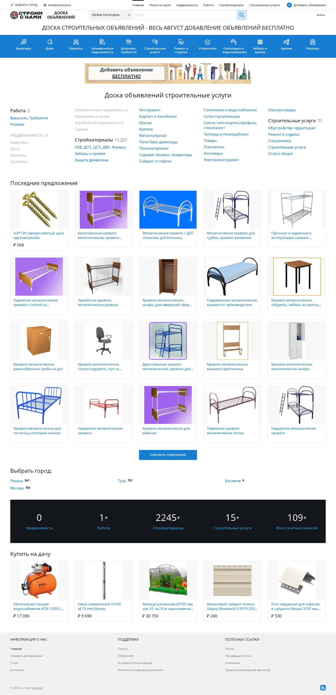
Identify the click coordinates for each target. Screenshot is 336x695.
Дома (50, 48)
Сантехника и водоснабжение (234, 50)
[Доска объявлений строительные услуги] (44, 15)
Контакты (17, 670)
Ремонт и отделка (181, 50)
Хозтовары (213, 153)
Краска (145, 122)
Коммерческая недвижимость (102, 50)
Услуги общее (280, 153)
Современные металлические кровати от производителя (232, 302)
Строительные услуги (264, 5)
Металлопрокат (153, 135)
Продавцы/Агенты (238, 656)
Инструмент (149, 109)
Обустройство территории (291, 128)
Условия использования (135, 663)
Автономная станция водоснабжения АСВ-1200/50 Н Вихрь (38, 608)
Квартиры (23, 48)
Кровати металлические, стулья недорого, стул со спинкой (98, 369)
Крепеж (286, 48)
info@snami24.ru (59, 5)
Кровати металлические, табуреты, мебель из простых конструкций (296, 304)
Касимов (233, 480)
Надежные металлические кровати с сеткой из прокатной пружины (35, 304)
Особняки (19, 161)
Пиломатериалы (153, 148)
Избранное (126, 656)
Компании (232, 663)
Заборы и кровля (260, 50)
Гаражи (81, 129)
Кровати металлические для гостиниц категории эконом (37, 430)
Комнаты (76, 48)
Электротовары (282, 109)
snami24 (37, 688)
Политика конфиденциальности (140, 670)
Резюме (17, 124)
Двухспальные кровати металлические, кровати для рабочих (166, 369)
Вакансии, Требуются (128, 50)
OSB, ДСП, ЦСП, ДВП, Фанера (100, 147)
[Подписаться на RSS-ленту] (323, 687)
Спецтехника (279, 140)
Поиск (229, 649)
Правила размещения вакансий (247, 670)
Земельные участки (92, 116)
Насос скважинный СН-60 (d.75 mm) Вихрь (99, 606)
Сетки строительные (222, 116)
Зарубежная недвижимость (99, 122)
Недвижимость (187, 5)
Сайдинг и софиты (155, 161)
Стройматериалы (231, 5)
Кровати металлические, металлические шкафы (292, 366)
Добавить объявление (310, 5)
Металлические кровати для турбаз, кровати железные (231, 235)
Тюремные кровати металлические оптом (225, 430)
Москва (17, 488)
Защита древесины (92, 159)
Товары (210, 140)
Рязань (16, 480)
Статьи (123, 649)
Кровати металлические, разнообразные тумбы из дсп (38, 366)
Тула (122, 480)
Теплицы (312, 48)
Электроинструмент (221, 159)
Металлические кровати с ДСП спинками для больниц (168, 235)
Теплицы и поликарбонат (226, 134)
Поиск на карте (160, 5)
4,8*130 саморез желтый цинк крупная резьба (38, 235)
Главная (138, 5)
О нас (14, 663)
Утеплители (207, 48)
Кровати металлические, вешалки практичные (227, 366)
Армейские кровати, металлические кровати (98, 302)
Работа (208, 5)
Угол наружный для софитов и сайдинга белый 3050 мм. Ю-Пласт (295, 608)
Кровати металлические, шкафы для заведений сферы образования (167, 304)
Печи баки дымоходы (158, 141)
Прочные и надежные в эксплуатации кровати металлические (291, 237)
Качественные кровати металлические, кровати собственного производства (101, 237)
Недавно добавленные (26, 656)
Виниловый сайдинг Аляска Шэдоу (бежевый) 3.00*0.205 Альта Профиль (231, 608)
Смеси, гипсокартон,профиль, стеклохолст (230, 125)
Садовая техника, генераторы (165, 154)
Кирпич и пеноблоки (158, 116)
